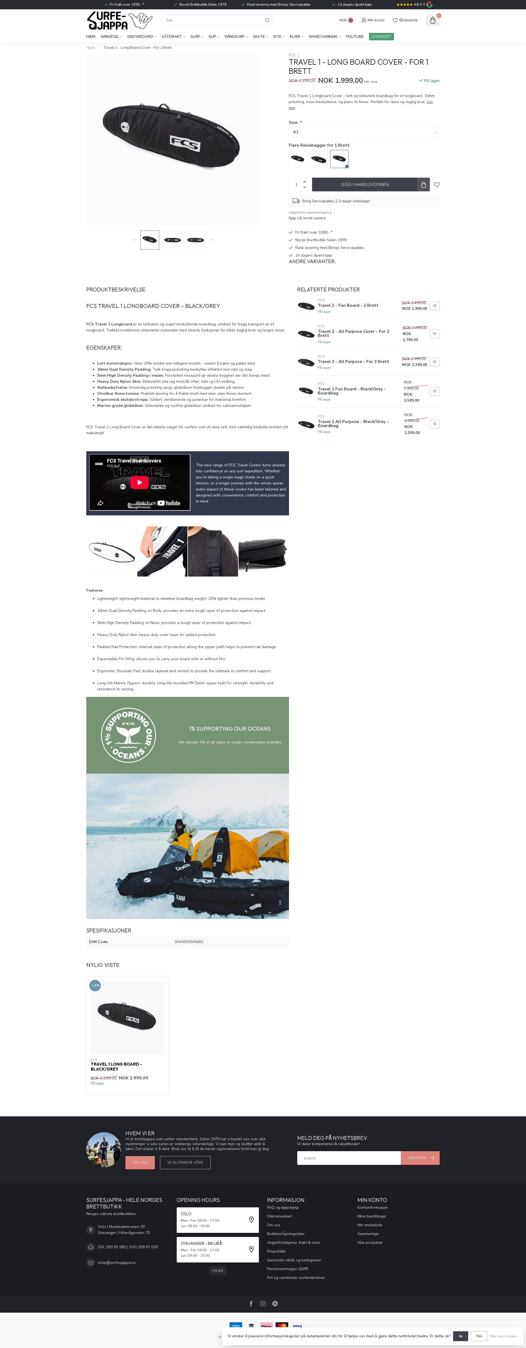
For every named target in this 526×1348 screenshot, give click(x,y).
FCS (292, 55)
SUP (212, 36)
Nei (479, 1336)
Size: (295, 122)
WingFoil (110, 36)
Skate (259, 36)
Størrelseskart (279, 1216)
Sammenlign (368, 1233)
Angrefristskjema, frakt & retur (293, 1242)
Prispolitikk (276, 1251)
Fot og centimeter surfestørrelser (296, 1277)
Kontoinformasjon (373, 1207)
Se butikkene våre (185, 1162)
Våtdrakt (171, 36)
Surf (195, 36)
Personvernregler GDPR (287, 1269)
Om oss (140, 1162)
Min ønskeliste (370, 1225)
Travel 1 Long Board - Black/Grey (116, 1067)
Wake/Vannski (323, 36)
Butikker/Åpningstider (286, 1233)
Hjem (90, 36)
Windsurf (234, 36)
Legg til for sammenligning (310, 212)
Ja (460, 1336)
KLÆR (295, 36)
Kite (277, 36)
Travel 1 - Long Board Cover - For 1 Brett (137, 47)
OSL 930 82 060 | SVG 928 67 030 (128, 1247)
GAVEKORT (381, 36)
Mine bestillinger (372, 1216)
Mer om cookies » (504, 1336)
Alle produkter (370, 1242)
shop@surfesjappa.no (117, 1262)
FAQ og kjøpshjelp (283, 1207)
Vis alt (218, 1270)
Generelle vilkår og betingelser (294, 1260)
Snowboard (140, 36)
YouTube (355, 36)
